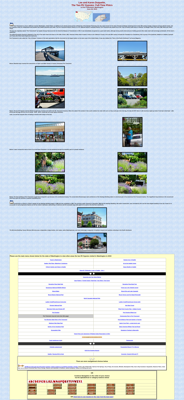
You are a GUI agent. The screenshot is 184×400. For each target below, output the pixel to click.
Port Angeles (55, 312)
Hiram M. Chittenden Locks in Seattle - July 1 (92, 270)
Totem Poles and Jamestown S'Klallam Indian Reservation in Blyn (92, 333)
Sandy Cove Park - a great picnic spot (129, 323)
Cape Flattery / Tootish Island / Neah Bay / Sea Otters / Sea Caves (92, 280)
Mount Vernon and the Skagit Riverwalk (129, 294)
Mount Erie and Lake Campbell (129, 291)
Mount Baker (55, 291)
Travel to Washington (56, 259)
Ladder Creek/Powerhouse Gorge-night (129, 302)
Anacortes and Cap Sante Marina (92, 277)
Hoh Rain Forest (129, 305)
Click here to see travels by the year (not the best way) (93, 397)
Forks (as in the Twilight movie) (129, 287)
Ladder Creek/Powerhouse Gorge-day (56, 302)
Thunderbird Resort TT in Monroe (129, 347)
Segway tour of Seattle (129, 259)
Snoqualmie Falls (56, 330)
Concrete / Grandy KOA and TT (129, 354)
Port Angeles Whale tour (129, 312)
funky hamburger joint (55, 340)
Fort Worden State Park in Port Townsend (55, 319)
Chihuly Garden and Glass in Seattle (56, 267)
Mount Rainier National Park (55, 294)
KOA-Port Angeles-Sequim (92, 350)
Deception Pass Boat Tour (130, 284)
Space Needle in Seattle (129, 267)
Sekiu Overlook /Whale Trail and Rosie (129, 326)
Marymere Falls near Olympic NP (56, 309)
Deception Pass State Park (56, 284)
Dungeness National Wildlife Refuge (56, 287)
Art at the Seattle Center (129, 263)
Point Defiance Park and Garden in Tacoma (129, 319)
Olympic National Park (56, 305)
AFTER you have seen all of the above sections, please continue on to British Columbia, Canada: (51, 366)
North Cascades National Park (92, 298)
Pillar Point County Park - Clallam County (129, 309)
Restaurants (129, 340)
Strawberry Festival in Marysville (130, 330)
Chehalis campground (56, 347)
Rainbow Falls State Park (56, 323)
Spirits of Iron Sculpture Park (56, 326)
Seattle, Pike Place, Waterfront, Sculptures (55, 263)
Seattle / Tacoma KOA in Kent (56, 354)
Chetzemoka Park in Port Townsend (129, 316)
